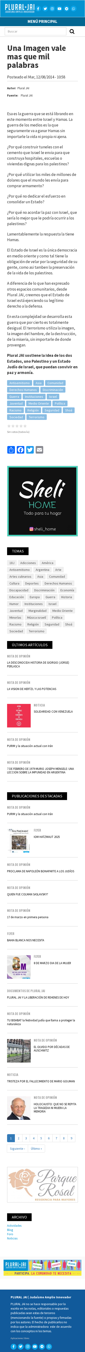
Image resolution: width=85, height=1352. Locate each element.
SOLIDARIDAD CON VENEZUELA (53, 711)
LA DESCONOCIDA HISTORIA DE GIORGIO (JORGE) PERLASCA (38, 664)
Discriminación (53, 390)
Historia (66, 597)
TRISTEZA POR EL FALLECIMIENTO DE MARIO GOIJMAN (41, 1081)
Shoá (68, 410)
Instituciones (34, 396)
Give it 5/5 (25, 426)
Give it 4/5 (21, 426)
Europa (35, 597)
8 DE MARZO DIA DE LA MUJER (52, 963)
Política (60, 403)
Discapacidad (18, 590)
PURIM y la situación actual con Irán (30, 746)
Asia (39, 383)
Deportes (32, 583)
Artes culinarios (20, 576)
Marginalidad (38, 611)
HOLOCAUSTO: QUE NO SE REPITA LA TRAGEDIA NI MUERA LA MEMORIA (55, 1107)
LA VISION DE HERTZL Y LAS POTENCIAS (31, 689)
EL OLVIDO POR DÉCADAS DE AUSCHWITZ (52, 1048)
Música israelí (36, 617)
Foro (10, 1234)
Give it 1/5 (9, 426)
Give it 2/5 (13, 426)
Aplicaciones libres (20, 1338)
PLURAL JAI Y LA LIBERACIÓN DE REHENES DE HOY (38, 997)
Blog (10, 1230)
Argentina (42, 570)
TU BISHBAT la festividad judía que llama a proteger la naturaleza (41, 1022)
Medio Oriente (39, 403)
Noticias (12, 1238)
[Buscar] (72, 31)
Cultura (14, 583)
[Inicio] (21, 8)
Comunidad (55, 383)
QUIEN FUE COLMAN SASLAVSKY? (27, 894)
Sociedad (16, 417)
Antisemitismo (19, 383)
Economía (67, 590)
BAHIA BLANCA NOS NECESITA (25, 940)
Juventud (16, 403)
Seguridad (52, 410)
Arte (58, 570)
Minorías (15, 617)
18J (11, 563)
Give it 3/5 (17, 426)
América (47, 563)
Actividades (14, 1225)
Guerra (14, 396)
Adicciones (28, 563)
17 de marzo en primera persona (27, 917)
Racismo (15, 410)
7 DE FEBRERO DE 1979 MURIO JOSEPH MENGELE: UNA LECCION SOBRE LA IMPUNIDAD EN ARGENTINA (40, 770)
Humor (14, 604)
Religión (33, 410)
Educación (16, 597)
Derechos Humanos (23, 390)
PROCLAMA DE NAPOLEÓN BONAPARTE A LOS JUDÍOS (40, 871)
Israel (53, 396)
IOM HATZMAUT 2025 (47, 837)
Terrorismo (36, 417)
